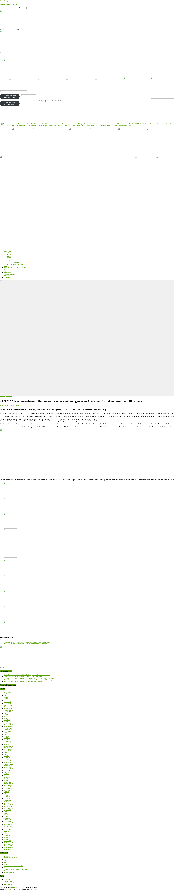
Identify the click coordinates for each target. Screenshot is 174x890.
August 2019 (7, 829)
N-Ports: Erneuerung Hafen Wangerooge (10, 96)
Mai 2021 (6, 795)
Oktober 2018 (8, 846)
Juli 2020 (6, 811)
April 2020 (7, 816)
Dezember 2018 (8, 842)
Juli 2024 (6, 733)
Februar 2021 (7, 800)
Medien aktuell (8, 277)
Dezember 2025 (8, 705)
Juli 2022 (6, 772)
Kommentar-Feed (9, 883)
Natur (9, 257)
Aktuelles (10, 253)
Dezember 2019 (8, 823)
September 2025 (8, 710)
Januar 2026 (7, 703)
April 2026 (7, 698)
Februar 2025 (7, 721)
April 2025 (7, 718)
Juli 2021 (6, 792)
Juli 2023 (6, 752)
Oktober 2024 (8, 728)
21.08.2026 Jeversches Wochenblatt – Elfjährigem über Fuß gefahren (23, 676)
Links (5, 266)
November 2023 (8, 746)
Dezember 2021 (8, 783)
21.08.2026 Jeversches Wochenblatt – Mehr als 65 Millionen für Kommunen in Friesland (29, 678)
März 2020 (7, 818)
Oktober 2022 (8, 767)
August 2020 (7, 810)
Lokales (6, 861)
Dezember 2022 (8, 764)
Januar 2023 (7, 762)
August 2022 (7, 770)
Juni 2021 (6, 793)
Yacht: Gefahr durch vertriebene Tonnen (10, 103)
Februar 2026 (7, 702)
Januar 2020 (7, 821)
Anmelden (7, 879)
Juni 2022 (6, 774)
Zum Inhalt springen (6, 1)
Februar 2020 (7, 819)
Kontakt (6, 269)
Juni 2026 (6, 695)
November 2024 (8, 726)
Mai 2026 (6, 697)
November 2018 (8, 844)
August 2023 (7, 751)
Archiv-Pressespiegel (13, 261)
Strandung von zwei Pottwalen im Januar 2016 (17, 869)
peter (17, 405)
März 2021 (7, 798)
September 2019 (8, 828)
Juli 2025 (6, 713)
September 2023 (8, 749)
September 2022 (8, 769)
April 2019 (7, 836)
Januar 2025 (7, 723)
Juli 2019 (6, 831)
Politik (9, 254)
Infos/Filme (7, 275)
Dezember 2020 (8, 803)
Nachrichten (7, 251)
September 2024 (8, 729)
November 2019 (8, 824)
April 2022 (7, 777)
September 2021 (8, 788)
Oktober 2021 (8, 787)
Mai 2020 (6, 815)
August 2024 (7, 731)
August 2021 (7, 790)
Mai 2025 (6, 716)
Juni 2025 (6, 715)
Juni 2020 (6, 813)
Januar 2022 (7, 782)
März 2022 (7, 779)
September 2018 (8, 847)
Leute (9, 256)
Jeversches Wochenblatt (14, 262)
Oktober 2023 (8, 747)
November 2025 (8, 707)
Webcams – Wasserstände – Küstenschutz (15, 267)
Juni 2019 (6, 832)
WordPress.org (8, 884)
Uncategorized (8, 871)
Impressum (7, 271)
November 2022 (8, 765)
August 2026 (7, 692)
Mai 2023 (6, 756)
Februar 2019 (7, 839)
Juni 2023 (6, 754)
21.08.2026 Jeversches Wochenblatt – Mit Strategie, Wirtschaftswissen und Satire (27, 675)
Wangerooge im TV (9, 274)
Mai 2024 (6, 736)
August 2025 (7, 711)
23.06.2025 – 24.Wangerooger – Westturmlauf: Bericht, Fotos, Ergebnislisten (27, 642)
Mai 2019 (6, 834)
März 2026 (7, 700)
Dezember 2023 (8, 744)
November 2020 (8, 805)
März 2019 (7, 837)
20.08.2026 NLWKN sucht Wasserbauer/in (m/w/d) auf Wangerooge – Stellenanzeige (28, 680)
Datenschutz (7, 272)
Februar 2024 (7, 741)
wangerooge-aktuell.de (8, 4)
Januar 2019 (7, 841)
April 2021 (7, 797)
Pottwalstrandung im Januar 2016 (16, 264)
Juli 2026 (6, 694)
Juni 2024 (6, 734)
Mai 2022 (6, 775)
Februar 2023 (7, 761)
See (8, 259)
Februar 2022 (7, 780)
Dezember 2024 (8, 725)
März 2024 (7, 739)
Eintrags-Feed (8, 881)
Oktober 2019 (8, 826)
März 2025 (7, 720)
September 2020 (8, 808)
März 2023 (7, 759)
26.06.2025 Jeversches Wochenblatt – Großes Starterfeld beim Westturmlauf (26, 643)
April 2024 (7, 738)
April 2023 (7, 757)
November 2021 (8, 785)
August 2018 (7, 849)
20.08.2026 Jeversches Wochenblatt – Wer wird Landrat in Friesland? (23, 681)
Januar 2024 (7, 743)
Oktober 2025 (8, 708)
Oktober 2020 (8, 806)
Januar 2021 (7, 801)
